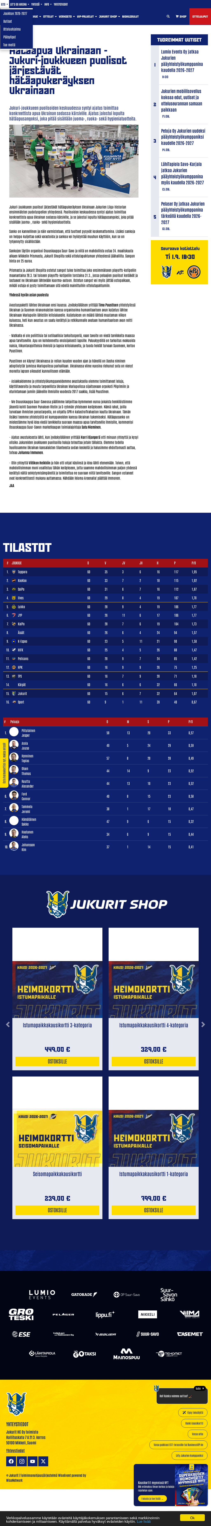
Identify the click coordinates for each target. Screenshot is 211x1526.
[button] (7, 1057)
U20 (3, 4)
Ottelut (48, 16)
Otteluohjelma (12, 29)
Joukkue (33, 16)
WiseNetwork (14, 1480)
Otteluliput (200, 16)
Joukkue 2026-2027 (15, 13)
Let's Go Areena (18, 4)
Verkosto (66, 16)
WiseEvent (64, 1475)
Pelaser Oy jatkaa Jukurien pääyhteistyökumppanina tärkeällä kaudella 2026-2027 (183, 213)
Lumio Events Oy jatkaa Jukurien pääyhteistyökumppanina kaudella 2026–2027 (182, 61)
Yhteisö (35, 4)
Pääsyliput (9, 37)
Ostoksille (57, 1061)
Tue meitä (9, 45)
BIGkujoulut (130, 16)
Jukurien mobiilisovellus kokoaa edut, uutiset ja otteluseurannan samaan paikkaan (181, 100)
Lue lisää (144, 1521)
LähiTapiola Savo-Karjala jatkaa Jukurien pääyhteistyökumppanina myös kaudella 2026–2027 (182, 173)
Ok (192, 1517)
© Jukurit (12, 1475)
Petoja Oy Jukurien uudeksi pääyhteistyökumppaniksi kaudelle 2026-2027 (183, 136)
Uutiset (7, 21)
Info (47, 4)
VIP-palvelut (86, 16)
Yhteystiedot (61, 4)
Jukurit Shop (108, 16)
